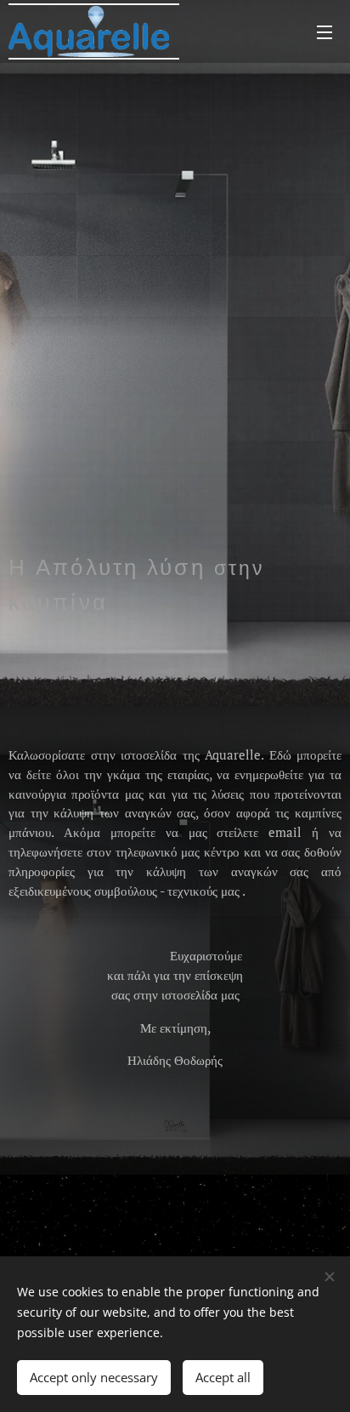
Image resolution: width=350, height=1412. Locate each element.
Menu (325, 31)
